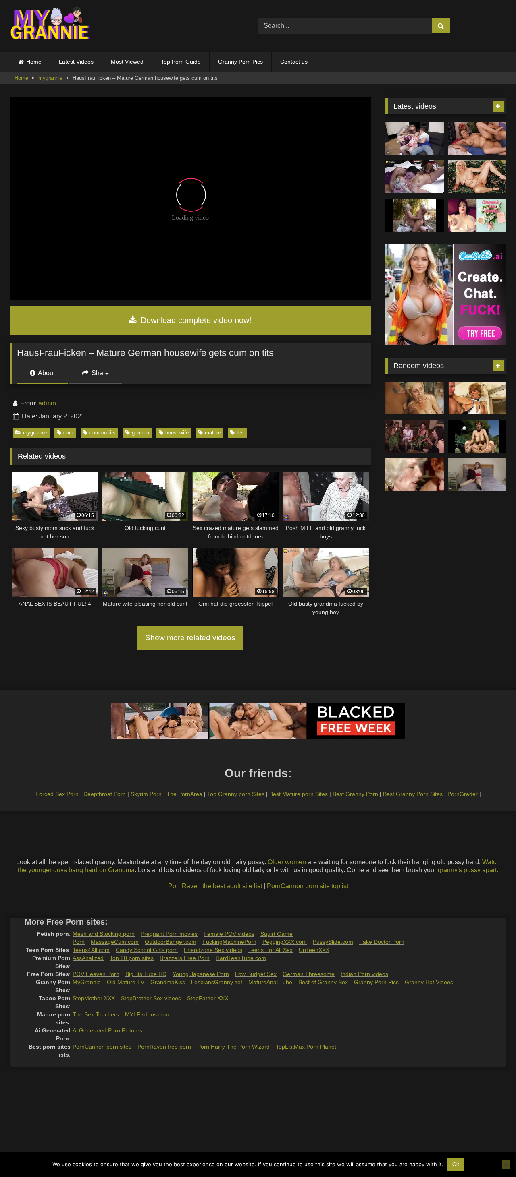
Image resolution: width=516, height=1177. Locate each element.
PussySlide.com (333, 942)
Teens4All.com (91, 950)
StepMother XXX (94, 998)
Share (99, 373)
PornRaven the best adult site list (215, 886)
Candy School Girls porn (147, 950)
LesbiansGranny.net (216, 982)
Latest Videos (76, 61)
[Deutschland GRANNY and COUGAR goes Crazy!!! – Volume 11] (477, 398)
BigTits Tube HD (145, 974)
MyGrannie (87, 982)
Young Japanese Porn (201, 974)
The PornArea (184, 794)
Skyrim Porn (146, 794)
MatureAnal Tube (270, 982)
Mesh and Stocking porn (104, 934)
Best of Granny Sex (323, 982)
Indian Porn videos (364, 974)
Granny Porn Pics (240, 61)
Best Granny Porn (355, 794)
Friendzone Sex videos (213, 950)
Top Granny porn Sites (235, 794)
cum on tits (102, 433)
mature (213, 433)
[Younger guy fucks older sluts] (414, 436)
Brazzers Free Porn (185, 958)
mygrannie (50, 78)
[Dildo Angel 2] (477, 215)
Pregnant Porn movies (169, 934)
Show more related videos (190, 637)
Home (34, 61)
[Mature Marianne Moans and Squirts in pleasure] (477, 176)
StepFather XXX (207, 998)
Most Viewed (127, 61)
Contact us (294, 61)
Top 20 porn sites (132, 958)
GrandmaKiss (167, 982)
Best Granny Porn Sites (413, 794)
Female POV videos (229, 934)
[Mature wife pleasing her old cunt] (477, 474)
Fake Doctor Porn (381, 942)
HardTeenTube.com (241, 958)
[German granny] (414, 398)
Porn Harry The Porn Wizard (233, 1046)
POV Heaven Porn (96, 974)
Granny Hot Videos (429, 982)
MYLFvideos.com (147, 1014)
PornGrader (462, 794)
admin (47, 403)
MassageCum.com (115, 942)
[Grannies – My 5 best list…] (477, 436)
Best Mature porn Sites (298, 794)
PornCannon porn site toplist (307, 886)
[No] (506, 1164)
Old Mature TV (125, 982)
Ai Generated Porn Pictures (107, 1030)
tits (240, 433)
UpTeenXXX (314, 950)
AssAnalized (88, 958)
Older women (287, 861)
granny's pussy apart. (468, 870)
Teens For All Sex (270, 950)
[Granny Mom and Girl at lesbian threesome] (414, 176)
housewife (177, 433)
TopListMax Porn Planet (306, 1046)
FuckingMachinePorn (229, 942)
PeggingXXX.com (284, 942)
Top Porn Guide (181, 61)
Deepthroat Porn (104, 794)
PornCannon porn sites (102, 1046)
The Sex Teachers (96, 1014)
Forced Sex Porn (57, 794)
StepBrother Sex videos (151, 998)
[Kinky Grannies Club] (414, 474)
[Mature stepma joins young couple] (414, 138)
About (46, 373)
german (140, 433)
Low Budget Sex (256, 974)
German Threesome (309, 974)
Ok (455, 1164)
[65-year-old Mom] (477, 138)
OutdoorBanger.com (170, 942)
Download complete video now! (195, 320)
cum (68, 433)
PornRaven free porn (164, 1046)
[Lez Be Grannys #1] (414, 215)
